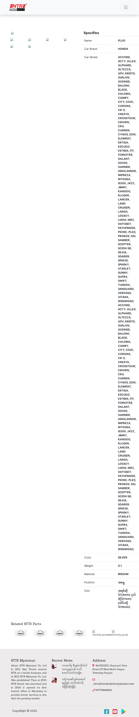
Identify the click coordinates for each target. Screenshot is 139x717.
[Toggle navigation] (126, 7)
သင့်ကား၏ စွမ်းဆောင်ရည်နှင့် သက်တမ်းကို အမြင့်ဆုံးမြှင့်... (73, 683)
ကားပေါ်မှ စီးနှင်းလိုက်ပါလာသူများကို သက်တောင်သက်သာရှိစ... (74, 669)
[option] (12, 633)
